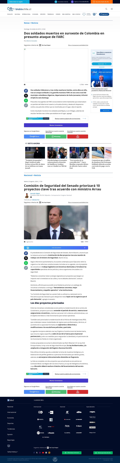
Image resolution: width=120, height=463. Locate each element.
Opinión (58, 14)
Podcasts (10, 14)
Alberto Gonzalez (31, 41)
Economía (35, 14)
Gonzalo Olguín (35, 193)
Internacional (26, 14)
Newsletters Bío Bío (63, 2)
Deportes (42, 14)
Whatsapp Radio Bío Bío (104, 453)
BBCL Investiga (66, 14)
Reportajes (10, 440)
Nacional (17, 14)
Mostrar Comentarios (56, 125)
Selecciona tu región (16, 2)
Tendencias (50, 14)
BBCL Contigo (76, 14)
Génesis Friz (35, 200)
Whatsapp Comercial (73, 452)
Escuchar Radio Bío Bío (102, 2)
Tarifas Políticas (12, 452)
